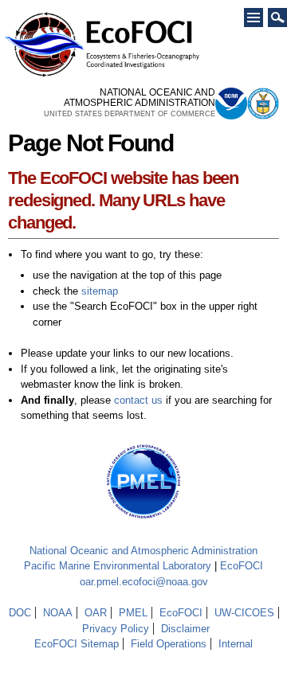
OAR (96, 613)
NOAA (58, 613)
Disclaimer (185, 629)
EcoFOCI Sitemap (76, 644)
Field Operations (168, 644)
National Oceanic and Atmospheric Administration (143, 551)
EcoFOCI (241, 566)
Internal (235, 644)
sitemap (99, 291)
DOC (20, 613)
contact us (138, 400)
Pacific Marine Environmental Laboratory (117, 566)
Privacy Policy (115, 629)
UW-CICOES (244, 613)
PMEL (133, 613)
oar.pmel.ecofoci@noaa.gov (144, 582)
